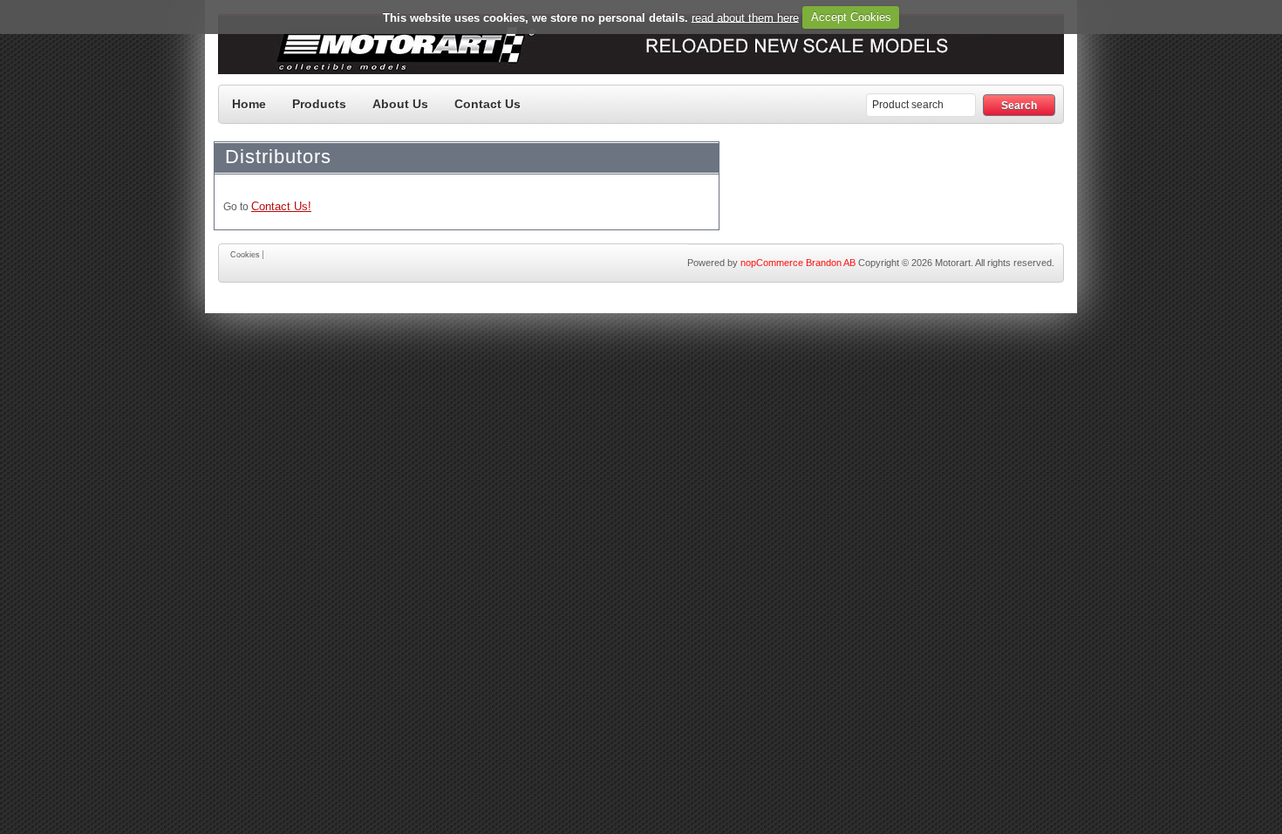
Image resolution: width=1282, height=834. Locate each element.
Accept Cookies (851, 17)
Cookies (245, 254)
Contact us (487, 104)
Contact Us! (281, 206)
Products (319, 104)
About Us (400, 104)
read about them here (745, 17)
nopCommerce (771, 262)
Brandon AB (831, 262)
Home (249, 104)
